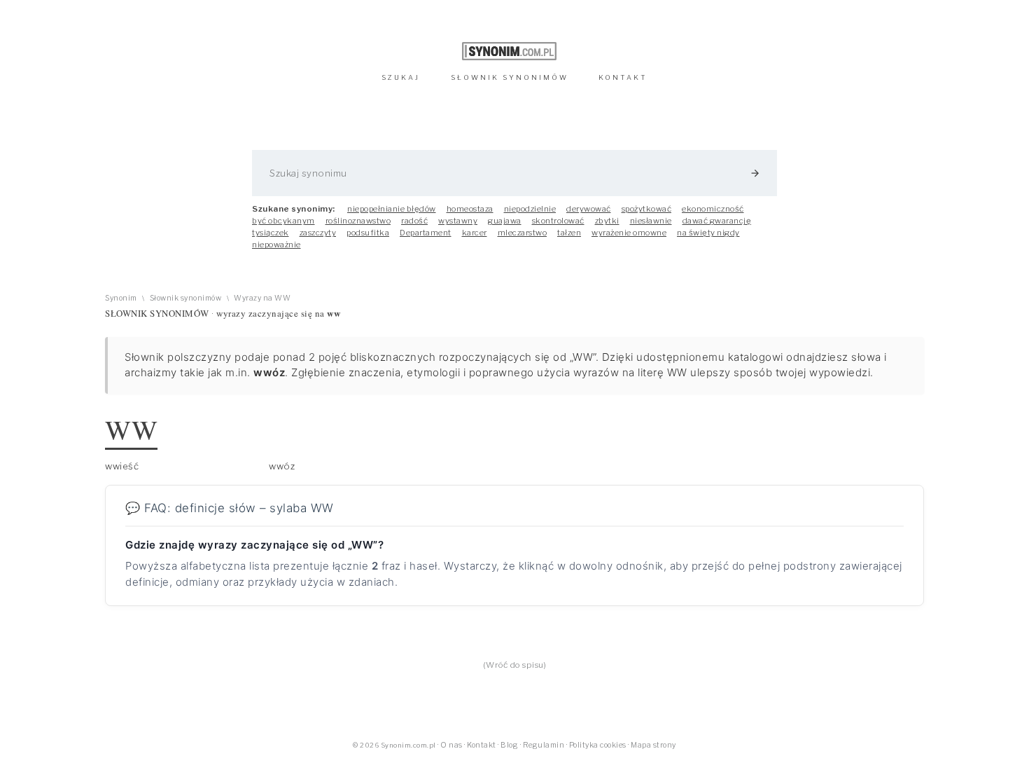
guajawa (505, 221)
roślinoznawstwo (358, 221)
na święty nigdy (708, 233)
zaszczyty (318, 233)
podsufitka (367, 233)
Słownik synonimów (186, 298)
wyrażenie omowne (629, 233)
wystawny (457, 221)
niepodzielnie (530, 209)
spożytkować (647, 209)
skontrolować (558, 221)
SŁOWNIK (509, 77)
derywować (588, 209)
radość (414, 221)
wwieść (122, 466)
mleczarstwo (522, 233)
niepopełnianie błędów (391, 209)
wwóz (282, 466)
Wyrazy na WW (262, 298)
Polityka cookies (597, 745)
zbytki (607, 221)
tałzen (569, 233)
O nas (451, 745)
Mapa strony (653, 745)
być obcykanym (283, 221)
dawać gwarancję (717, 221)
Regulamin (544, 745)
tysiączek (270, 233)
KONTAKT (623, 77)
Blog (509, 745)
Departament (425, 233)
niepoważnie (276, 244)
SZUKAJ (401, 77)
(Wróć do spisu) (515, 665)
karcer (474, 233)
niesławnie (651, 221)
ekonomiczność (713, 209)
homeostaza (470, 209)
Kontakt (481, 745)
